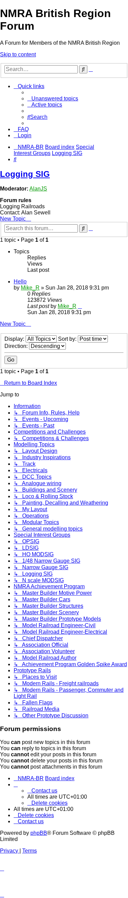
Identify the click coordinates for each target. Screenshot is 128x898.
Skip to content (18, 54)
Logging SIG (25, 174)
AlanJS (38, 189)
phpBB (38, 833)
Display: (15, 339)
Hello (20, 281)
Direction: (16, 346)
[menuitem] (52, 98)
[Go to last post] (80, 306)
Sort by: (68, 339)
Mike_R (30, 288)
